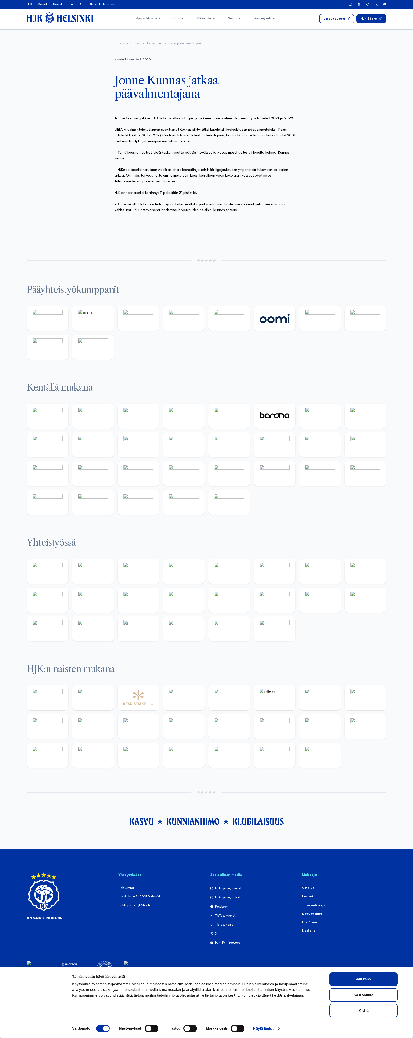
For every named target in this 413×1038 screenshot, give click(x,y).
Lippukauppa (312, 913)
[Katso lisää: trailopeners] (184, 416)
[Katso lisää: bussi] (365, 444)
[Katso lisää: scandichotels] (229, 502)
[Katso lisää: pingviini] (138, 416)
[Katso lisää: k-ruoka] (365, 473)
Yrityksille (204, 18)
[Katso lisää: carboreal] (93, 416)
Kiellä (363, 1010)
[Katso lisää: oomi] (274, 318)
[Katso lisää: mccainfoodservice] (274, 571)
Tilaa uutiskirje (314, 905)
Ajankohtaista (146, 18)
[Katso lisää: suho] (138, 628)
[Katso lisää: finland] (274, 726)
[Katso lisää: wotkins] (320, 571)
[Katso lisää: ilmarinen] (320, 444)
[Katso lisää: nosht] (138, 571)
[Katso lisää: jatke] (93, 444)
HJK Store (309, 922)
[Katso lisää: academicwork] (47, 473)
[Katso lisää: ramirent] (138, 473)
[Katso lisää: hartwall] (138, 318)
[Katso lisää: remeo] (184, 502)
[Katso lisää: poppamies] (93, 571)
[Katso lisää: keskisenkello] (138, 697)
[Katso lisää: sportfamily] (229, 600)
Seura (232, 18)
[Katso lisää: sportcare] (93, 628)
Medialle (308, 930)
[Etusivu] (60, 17)
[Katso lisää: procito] (184, 628)
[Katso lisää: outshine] (138, 600)
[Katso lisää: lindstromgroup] (47, 600)
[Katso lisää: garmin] (184, 600)
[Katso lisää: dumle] (274, 473)
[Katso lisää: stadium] (47, 347)
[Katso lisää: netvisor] (93, 502)
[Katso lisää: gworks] (320, 600)
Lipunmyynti (262, 18)
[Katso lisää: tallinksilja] (365, 318)
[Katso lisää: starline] (274, 444)
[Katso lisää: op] (184, 318)
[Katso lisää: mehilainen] (93, 347)
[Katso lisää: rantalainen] (93, 697)
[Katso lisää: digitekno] (47, 444)
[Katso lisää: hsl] (184, 473)
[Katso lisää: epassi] (184, 726)
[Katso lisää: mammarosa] (229, 628)
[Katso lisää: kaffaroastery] (229, 571)
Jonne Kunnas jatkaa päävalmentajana (175, 43)
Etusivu (120, 43)
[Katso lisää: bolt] (320, 318)
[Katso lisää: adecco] (320, 416)
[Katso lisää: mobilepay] (47, 416)
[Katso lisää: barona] (274, 416)
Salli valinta (363, 995)
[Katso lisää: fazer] (229, 473)
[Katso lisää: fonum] (365, 697)
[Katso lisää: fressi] (93, 726)
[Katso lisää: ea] (47, 502)
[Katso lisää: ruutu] (229, 318)
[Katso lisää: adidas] (93, 318)
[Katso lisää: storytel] (365, 416)
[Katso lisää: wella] (138, 726)
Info (177, 18)
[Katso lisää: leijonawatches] (138, 444)
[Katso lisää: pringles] (365, 571)
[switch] (151, 1028)
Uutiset (135, 43)
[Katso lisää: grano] (320, 473)
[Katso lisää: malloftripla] (93, 473)
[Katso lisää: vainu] (320, 697)
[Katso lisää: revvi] (47, 318)
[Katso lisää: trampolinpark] (47, 571)
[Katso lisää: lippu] (274, 600)
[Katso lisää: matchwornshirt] (365, 600)
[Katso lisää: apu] (184, 444)
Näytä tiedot (263, 1029)
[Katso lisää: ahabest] (47, 628)
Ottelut (308, 888)
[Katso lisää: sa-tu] (93, 600)
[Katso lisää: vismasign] (138, 502)
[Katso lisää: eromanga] (184, 571)
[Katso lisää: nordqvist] (229, 416)
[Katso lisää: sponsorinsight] (274, 628)
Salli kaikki (363, 979)
